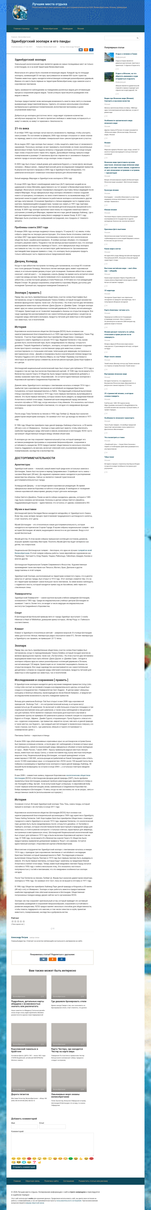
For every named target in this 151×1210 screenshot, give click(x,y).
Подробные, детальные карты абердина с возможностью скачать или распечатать (27, 1004)
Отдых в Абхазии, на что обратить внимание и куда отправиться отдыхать (127, 76)
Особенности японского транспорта (119, 418)
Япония (80, 28)
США (36, 28)
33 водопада (109, 290)
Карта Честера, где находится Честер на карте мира (67, 1050)
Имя (13, 1123)
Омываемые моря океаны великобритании (65, 1095)
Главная (17, 1181)
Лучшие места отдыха (49, 4)
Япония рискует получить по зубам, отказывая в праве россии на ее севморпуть (119, 334)
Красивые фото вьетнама (115, 229)
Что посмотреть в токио (114, 437)
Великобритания (50, 28)
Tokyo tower (109, 457)
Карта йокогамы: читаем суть (116, 310)
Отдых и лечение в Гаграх (126, 54)
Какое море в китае (112, 249)
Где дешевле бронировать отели (68, 1001)
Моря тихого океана (112, 357)
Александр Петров (19, 937)
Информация (121, 57)
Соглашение (68, 1181)
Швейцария (68, 28)
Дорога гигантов (20, 1094)
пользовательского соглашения (69, 1201)
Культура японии (111, 190)
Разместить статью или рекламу (93, 1181)
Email (41, 1123)
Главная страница (21, 28)
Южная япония (110, 210)
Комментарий (17, 1131)
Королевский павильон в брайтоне (24, 1050)
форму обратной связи (35, 1203)
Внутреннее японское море (115, 374)
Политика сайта (51, 1181)
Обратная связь (32, 1181)
